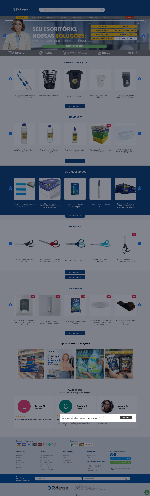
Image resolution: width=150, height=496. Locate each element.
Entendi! (126, 417)
